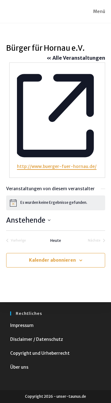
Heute (55, 240)
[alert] (55, 202)
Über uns (19, 367)
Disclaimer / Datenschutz (36, 339)
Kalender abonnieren (52, 260)
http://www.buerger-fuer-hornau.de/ (57, 166)
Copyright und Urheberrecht (40, 353)
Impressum (22, 325)
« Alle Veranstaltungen (76, 58)
